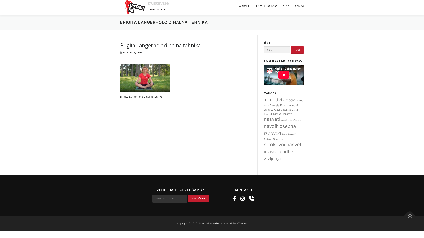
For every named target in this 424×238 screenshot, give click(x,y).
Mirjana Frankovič (282, 113)
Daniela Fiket (278, 105)
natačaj (284, 120)
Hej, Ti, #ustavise (266, 6)
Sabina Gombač (273, 139)
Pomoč (299, 6)
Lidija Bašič (286, 110)
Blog (286, 6)
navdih (271, 126)
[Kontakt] (251, 199)
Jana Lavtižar (272, 109)
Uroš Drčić (270, 152)
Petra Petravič (289, 134)
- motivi (289, 100)
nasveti (272, 119)
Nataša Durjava (294, 120)
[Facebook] (234, 199)
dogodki (292, 105)
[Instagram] (242, 199)
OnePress (216, 223)
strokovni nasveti (283, 144)
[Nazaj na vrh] (410, 216)
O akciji (244, 6)
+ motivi (273, 100)
